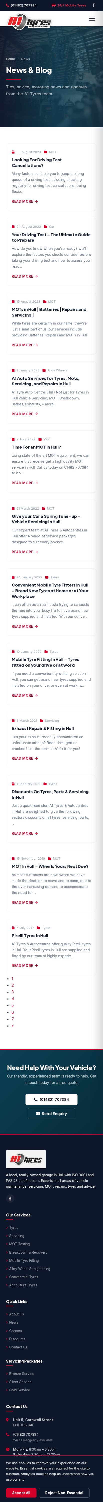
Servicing (16, 1236)
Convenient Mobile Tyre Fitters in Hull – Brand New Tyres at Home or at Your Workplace (50, 590)
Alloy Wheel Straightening (29, 1269)
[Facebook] (93, 5)
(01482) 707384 (23, 5)
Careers (15, 1331)
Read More (22, 201)
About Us (16, 1314)
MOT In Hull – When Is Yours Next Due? (50, 866)
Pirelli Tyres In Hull (30, 935)
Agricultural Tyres (23, 1285)
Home (10, 59)
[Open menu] (92, 19)
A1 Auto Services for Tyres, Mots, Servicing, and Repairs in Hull (46, 381)
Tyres (13, 1228)
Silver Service (20, 1382)
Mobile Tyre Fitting (24, 1261)
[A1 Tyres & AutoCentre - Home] (29, 19)
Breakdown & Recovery (28, 1252)
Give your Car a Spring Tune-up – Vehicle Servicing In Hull (46, 519)
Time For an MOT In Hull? (36, 447)
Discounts (17, 1339)
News (13, 1322)
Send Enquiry (54, 1113)
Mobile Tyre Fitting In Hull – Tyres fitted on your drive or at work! (45, 662)
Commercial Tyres (23, 1277)
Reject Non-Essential (64, 1493)
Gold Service (19, 1390)
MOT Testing (19, 1244)
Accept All (21, 1493)
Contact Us (18, 1347)
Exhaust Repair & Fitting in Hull (43, 728)
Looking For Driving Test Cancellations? (37, 162)
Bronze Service (21, 1374)
